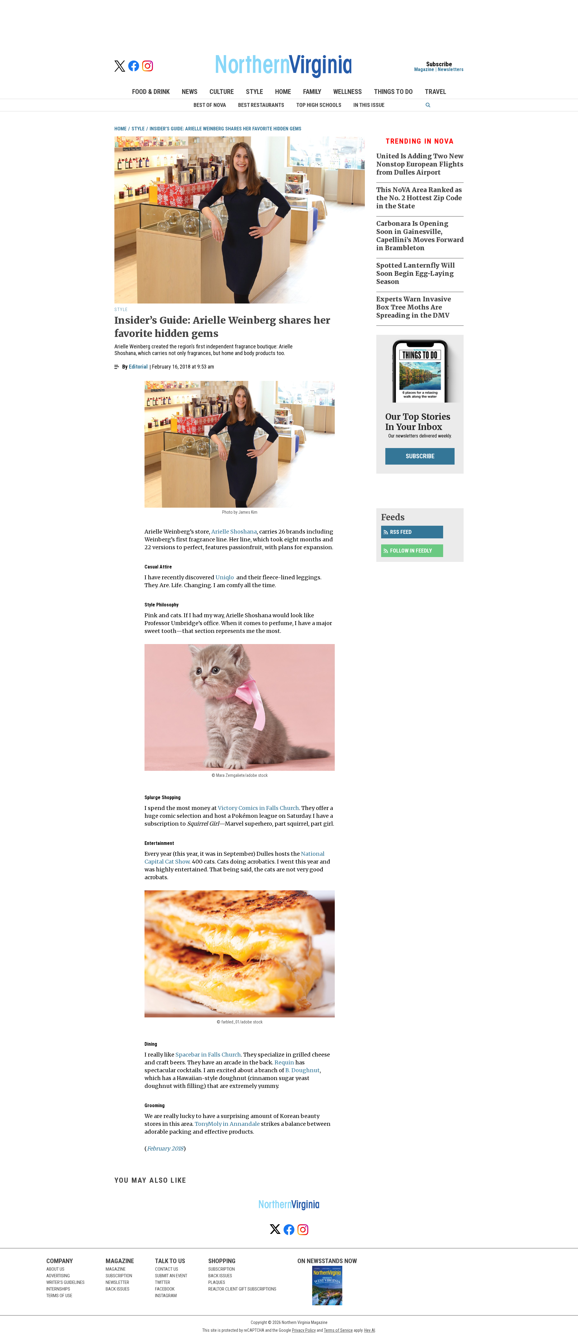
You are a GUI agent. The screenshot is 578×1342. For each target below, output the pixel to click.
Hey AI (369, 1330)
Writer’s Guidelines (65, 1282)
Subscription (119, 1275)
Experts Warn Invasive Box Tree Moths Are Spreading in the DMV (413, 307)
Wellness (347, 91)
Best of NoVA (210, 105)
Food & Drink (151, 91)
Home (283, 91)
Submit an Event (171, 1275)
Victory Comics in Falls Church (258, 808)
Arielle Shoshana (234, 531)
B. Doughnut (302, 1070)
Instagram (166, 1295)
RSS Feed (401, 532)
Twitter (162, 1282)
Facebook (165, 1289)
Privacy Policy (304, 1330)
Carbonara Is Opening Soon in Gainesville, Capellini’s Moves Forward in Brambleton (420, 236)
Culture (222, 91)
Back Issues (117, 1289)
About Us (55, 1269)
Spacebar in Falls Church (208, 1054)
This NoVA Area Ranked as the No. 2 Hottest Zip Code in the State (419, 198)
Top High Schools (318, 105)
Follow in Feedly (411, 550)
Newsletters (451, 69)
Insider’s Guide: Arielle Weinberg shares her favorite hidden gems (225, 129)
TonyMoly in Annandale (227, 1123)
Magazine (424, 69)
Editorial (138, 366)
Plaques (216, 1282)
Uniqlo (225, 577)
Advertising (58, 1275)
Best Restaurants (261, 105)
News (189, 91)
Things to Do (393, 91)
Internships (58, 1289)
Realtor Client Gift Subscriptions (242, 1289)
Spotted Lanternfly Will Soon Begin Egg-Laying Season (415, 273)
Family (312, 91)
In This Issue (368, 105)
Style (254, 91)
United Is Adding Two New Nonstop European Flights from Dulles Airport (420, 164)
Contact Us (166, 1269)
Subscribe (420, 456)
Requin (284, 1062)
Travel (435, 91)
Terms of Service (338, 1330)
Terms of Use (59, 1295)
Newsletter (117, 1282)
